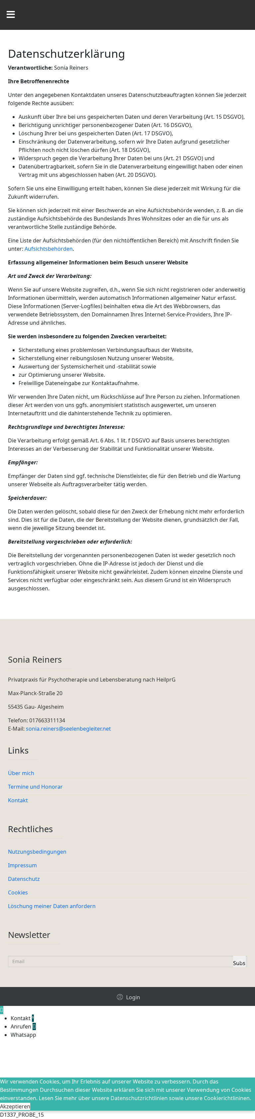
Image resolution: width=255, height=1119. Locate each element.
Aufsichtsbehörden (49, 248)
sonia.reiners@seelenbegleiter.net (69, 728)
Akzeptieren (15, 1106)
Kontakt (18, 800)
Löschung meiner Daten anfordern (52, 906)
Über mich (21, 773)
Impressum (22, 865)
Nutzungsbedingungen (37, 851)
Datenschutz (24, 879)
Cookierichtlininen (227, 1098)
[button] (127, 997)
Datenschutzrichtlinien (139, 1098)
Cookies (18, 892)
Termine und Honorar (35, 786)
